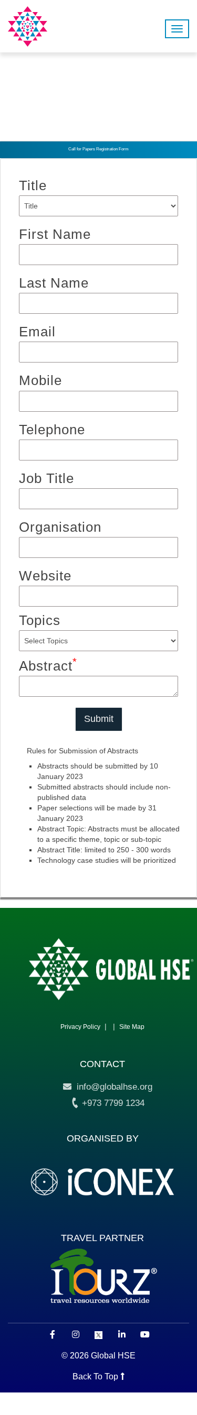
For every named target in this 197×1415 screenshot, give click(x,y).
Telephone (52, 429)
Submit (98, 719)
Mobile (40, 380)
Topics (39, 620)
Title (33, 185)
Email (37, 331)
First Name (55, 234)
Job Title (46, 478)
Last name (54, 283)
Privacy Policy (80, 1026)
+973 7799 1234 (111, 1103)
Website (45, 576)
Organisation (60, 527)
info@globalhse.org (111, 1087)
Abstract (48, 665)
